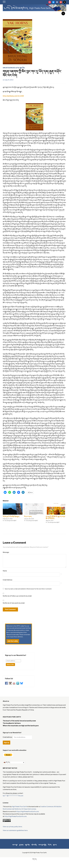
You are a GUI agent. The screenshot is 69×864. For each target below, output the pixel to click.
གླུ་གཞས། (21, 844)
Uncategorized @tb (11, 68)
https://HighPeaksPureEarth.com (27, 811)
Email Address (7, 580)
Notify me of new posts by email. (14, 603)
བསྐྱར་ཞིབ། (22, 68)
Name (5, 571)
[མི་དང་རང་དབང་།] (34, 509)
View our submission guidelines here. (15, 830)
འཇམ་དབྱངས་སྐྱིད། (42, 844)
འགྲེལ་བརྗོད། (34, 844)
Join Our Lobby (12, 641)
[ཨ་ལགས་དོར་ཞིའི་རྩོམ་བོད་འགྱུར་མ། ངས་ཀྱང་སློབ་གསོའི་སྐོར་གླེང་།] (56, 509)
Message (6, 552)
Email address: (8, 737)
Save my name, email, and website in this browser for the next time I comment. (28, 589)
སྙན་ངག (55, 844)
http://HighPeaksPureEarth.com (15, 816)
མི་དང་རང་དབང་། (28, 516)
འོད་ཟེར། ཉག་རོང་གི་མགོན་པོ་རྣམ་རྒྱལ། (11, 516)
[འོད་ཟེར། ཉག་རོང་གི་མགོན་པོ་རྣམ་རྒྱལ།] (13, 509)
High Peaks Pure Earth (19, 806)
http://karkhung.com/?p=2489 (13, 96)
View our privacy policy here (12, 826)
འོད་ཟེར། (49, 844)
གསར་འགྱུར (15, 844)
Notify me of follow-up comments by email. (17, 596)
